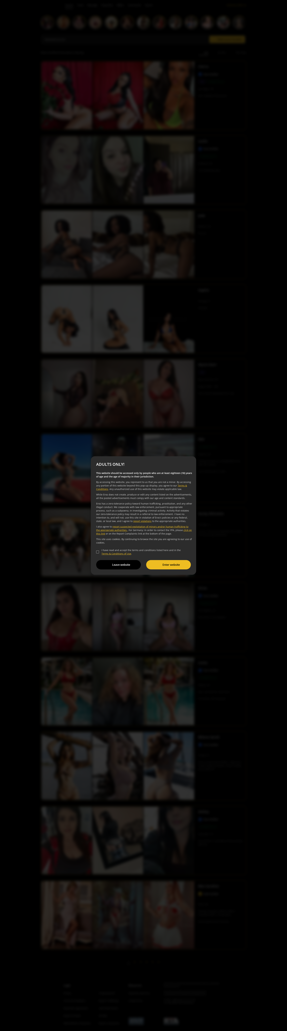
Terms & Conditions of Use (116, 553)
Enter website (171, 565)
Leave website (121, 565)
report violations (142, 521)
